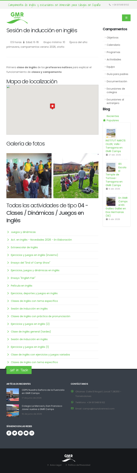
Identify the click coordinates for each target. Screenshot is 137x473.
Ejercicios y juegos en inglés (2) (30, 324)
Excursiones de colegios (116, 90)
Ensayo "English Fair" (23, 278)
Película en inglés (21, 285)
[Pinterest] (20, 433)
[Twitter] (14, 433)
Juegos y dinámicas (23, 232)
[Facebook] (8, 433)
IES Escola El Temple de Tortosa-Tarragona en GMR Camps (116, 174)
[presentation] (9, 175)
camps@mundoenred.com (99, 408)
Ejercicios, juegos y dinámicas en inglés (35, 270)
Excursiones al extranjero (115, 101)
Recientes (112, 116)
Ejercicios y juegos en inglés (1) (30, 347)
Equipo (111, 67)
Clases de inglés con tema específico (34, 301)
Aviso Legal (56, 465)
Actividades (114, 59)
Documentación (117, 81)
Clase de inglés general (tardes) (31, 331)
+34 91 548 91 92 (120, 4)
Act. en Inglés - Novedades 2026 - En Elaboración (41, 239)
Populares (112, 120)
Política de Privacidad (79, 465)
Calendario (113, 45)
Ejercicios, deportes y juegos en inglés (34, 293)
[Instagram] (31, 433)
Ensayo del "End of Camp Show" (30, 262)
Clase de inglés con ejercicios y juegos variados (40, 354)
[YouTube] (26, 433)
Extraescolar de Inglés (24, 247)
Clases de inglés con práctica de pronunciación (40, 316)
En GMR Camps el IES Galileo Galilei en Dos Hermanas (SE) (117, 206)
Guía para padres (117, 74)
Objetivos (112, 37)
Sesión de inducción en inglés (29, 308)
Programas (113, 52)
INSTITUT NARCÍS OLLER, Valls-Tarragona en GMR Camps (116, 146)
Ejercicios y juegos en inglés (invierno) (34, 255)
